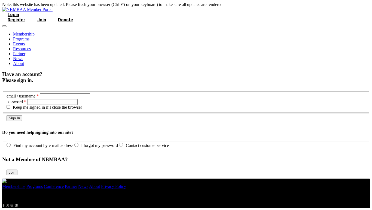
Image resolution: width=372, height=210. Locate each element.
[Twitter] (7, 205)
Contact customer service (147, 145)
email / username (21, 96)
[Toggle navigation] (4, 26)
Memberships (13, 186)
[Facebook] (3, 205)
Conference (54, 186)
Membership (24, 34)
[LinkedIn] (16, 205)
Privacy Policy (113, 186)
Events (19, 44)
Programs (21, 39)
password (15, 101)
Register (16, 19)
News (18, 58)
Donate (65, 19)
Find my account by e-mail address (43, 145)
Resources (22, 48)
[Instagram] (11, 205)
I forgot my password (99, 145)
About (18, 63)
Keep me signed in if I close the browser (47, 107)
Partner (19, 53)
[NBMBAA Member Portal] (27, 9)
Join (41, 19)
